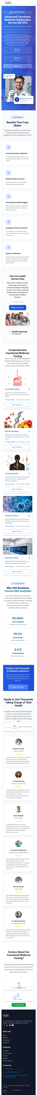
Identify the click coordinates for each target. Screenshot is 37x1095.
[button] (17, 66)
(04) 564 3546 (9, 1069)
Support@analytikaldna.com (12, 1072)
